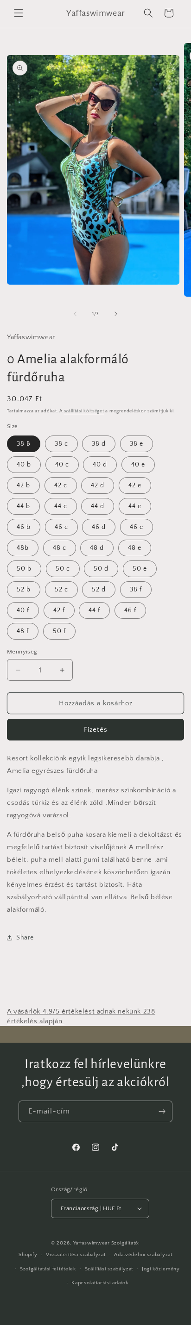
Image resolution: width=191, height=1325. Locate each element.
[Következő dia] (116, 314)
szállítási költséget (84, 411)
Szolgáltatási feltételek (48, 1269)
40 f (23, 610)
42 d (97, 485)
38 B (24, 444)
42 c (60, 485)
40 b (24, 464)
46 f (130, 610)
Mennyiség (22, 651)
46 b (24, 527)
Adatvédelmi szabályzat (143, 1254)
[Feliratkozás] (162, 1111)
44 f (94, 610)
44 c (60, 506)
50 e (140, 568)
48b (23, 548)
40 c (62, 464)
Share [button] (25, 937)
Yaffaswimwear (91, 1243)
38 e (136, 444)
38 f (136, 589)
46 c (61, 527)
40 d (100, 464)
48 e (134, 548)
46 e (136, 527)
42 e (134, 485)
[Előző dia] (75, 314)
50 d (101, 568)
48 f (23, 631)
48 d (97, 548)
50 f (59, 631)
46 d (99, 527)
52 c (61, 589)
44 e (134, 506)
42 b (23, 485)
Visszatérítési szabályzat (76, 1254)
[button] (18, 13)
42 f (59, 610)
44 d (97, 506)
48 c (59, 548)
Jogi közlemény (161, 1269)
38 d (99, 444)
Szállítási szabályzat (109, 1269)
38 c (61, 444)
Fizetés (96, 730)
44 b (23, 506)
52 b (24, 589)
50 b (24, 568)
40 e (138, 464)
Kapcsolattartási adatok (99, 1283)
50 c (63, 568)
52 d (99, 589)
